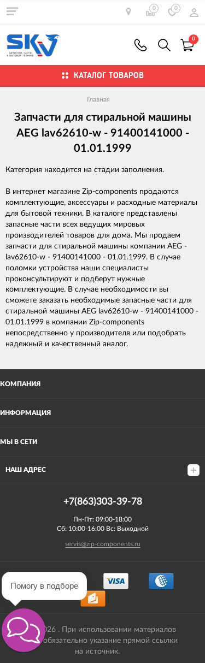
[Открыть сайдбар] (12, 11)
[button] (23, 630)
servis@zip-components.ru (102, 544)
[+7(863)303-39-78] (140, 45)
